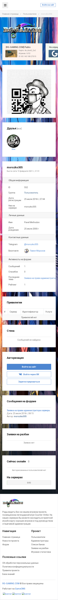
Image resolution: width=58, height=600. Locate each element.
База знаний (8, 574)
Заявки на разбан (39, 548)
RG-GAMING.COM (10, 583)
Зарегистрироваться (29, 382)
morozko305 (20, 416)
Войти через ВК (30, 374)
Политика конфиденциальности (18, 566)
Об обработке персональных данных (20, 563)
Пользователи (29, 14)
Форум (5, 544)
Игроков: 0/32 (24, 53)
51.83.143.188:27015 (27, 56)
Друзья (14, 128)
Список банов (38, 544)
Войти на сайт (48, 5)
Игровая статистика (41, 552)
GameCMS (20, 589)
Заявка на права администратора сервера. (28, 410)
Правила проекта (10, 570)
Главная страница (10, 14)
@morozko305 (31, 244)
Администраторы (39, 541)
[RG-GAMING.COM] (22, 30)
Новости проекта (10, 541)
